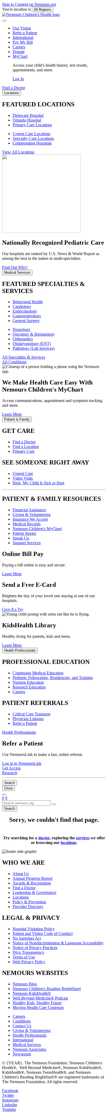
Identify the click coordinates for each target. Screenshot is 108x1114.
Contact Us (22, 1026)
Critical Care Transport (31, 714)
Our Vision (22, 28)
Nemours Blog (25, 984)
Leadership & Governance (34, 892)
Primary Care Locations (32, 125)
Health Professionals (29, 1035)
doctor (44, 838)
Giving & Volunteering (32, 514)
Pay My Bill (23, 42)
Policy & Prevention (29, 902)
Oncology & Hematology (34, 334)
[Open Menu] (4, 794)
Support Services (27, 543)
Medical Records (27, 524)
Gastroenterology (27, 316)
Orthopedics (23, 339)
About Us (21, 873)
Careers (19, 47)
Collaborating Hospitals (32, 143)
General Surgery (26, 320)
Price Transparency (28, 952)
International (23, 37)
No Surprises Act (27, 938)
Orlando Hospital (27, 120)
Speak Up (21, 538)
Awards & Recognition (32, 883)
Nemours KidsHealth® (32, 993)
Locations (21, 897)
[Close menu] (4, 20)
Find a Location (26, 446)
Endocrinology (25, 311)
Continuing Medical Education (38, 673)
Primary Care (24, 451)
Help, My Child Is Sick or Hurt (38, 483)
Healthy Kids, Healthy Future (37, 1003)
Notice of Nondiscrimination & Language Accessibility (58, 943)
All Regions (42, 10)
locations (68, 842)
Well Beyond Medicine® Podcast (40, 998)
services (83, 838)
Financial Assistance (29, 510)
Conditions (22, 1021)
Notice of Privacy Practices (35, 947)
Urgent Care (23, 473)
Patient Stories (24, 533)
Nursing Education (28, 682)
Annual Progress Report (32, 878)
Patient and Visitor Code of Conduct (43, 933)
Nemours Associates (29, 1049)
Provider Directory (28, 906)
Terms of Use (24, 957)
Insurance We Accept (30, 519)
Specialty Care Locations (33, 138)
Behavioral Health (28, 302)
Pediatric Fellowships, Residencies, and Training (53, 677)
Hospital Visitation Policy (34, 929)
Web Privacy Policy (29, 962)
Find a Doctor (24, 442)
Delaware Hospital (28, 115)
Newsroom (22, 1054)
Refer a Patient (25, 33)
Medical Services (27, 1044)
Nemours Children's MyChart (37, 528)
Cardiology (22, 306)
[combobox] (26, 803)
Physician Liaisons (28, 718)
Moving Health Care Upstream (38, 1007)
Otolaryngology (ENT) (32, 343)
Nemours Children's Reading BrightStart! (47, 988)
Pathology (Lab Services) (34, 348)
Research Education (29, 687)
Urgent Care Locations (31, 133)
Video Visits (23, 478)
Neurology (21, 329)
